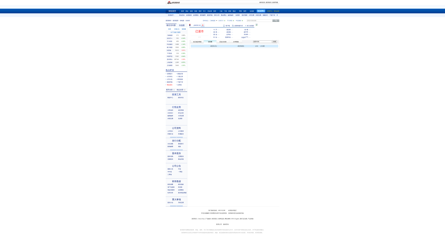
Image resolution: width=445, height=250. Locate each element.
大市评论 (169, 76)
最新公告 (170, 169)
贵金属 (210, 11)
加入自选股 (250, 26)
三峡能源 (212, 20)
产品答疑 (250, 219)
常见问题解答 (205, 213)
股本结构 (170, 156)
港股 (191, 11)
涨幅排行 (265, 15)
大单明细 (236, 42)
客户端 (228, 26)
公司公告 (169, 79)
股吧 (244, 11)
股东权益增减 (182, 193)
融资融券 (230, 15)
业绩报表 (189, 15)
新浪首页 (269, 2)
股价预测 (244, 15)
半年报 (170, 172)
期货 (200, 11)
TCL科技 (229, 20)
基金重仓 (223, 15)
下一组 (277, 15)
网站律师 (227, 219)
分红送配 (170, 144)
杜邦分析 (170, 193)
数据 (234, 11)
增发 (179, 146)
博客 (240, 11)
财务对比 (181, 97)
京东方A (221, 20)
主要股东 (181, 156)
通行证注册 (243, 219)
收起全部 (180, 90)
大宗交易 (251, 15)
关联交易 (181, 202)
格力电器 (169, 47)
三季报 (170, 174)
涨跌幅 (184, 29)
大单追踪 (170, 110)
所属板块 (181, 134)
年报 (179, 169)
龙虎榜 (237, 15)
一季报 (180, 172)
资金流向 (182, 15)
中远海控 (238, 20)
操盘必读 (180, 74)
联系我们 (214, 219)
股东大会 (170, 202)
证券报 (179, 85)
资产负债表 (171, 187)
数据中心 (170, 97)
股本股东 (176, 153)
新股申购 (210, 15)
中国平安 (169, 56)
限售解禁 (203, 15)
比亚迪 (169, 50)
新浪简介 (194, 219)
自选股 (252, 11)
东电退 (182, 20)
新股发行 (181, 144)
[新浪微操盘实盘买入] (202, 25)
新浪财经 (168, 20)
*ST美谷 (169, 53)
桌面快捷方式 (238, 26)
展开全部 (169, 90)
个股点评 (180, 76)
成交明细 (181, 110)
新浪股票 (175, 20)
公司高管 (181, 131)
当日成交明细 (197, 42)
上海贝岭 (169, 62)
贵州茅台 (169, 59)
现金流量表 (171, 190)
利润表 (180, 187)
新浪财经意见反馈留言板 (236, 213)
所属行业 (170, 134)
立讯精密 (169, 65)
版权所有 (226, 224)
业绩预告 (196, 15)
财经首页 (262, 2)
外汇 (204, 11)
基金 (187, 11)
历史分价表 (222, 42)
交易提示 (169, 74)
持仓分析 (181, 113)
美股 (195, 11)
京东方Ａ (169, 38)
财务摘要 (170, 184)
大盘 (221, 11)
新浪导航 (275, 2)
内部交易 (258, 15)
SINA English (235, 219)
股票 (182, 11)
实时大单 (216, 15)
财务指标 (181, 184)
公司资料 (176, 128)
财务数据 (176, 181)
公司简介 (170, 131)
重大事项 (176, 199)
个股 (225, 11)
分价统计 (170, 113)
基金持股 (181, 159)
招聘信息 (221, 219)
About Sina (201, 219)
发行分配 (176, 140)
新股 (229, 11)
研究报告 (180, 79)
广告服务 (208, 219)
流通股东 (170, 159)
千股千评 (272, 15)
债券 (214, 11)
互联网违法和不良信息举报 (218, 213)
